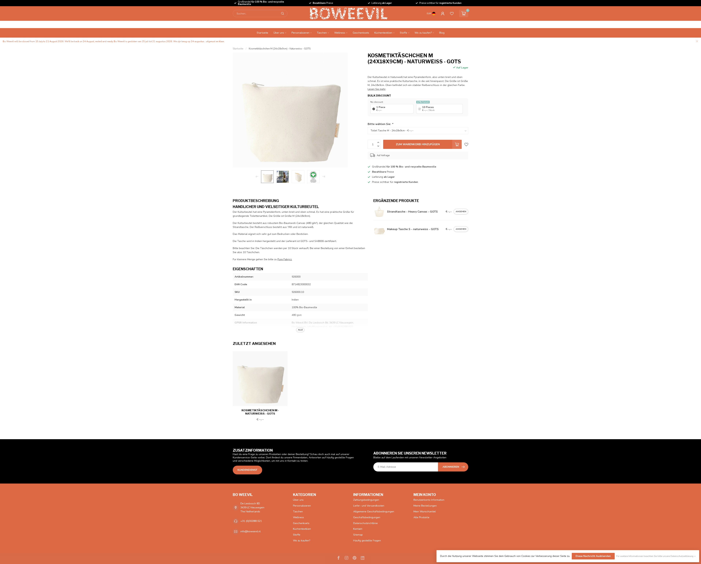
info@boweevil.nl (250, 531)
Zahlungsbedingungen (366, 500)
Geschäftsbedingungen (366, 517)
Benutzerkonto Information (428, 500)
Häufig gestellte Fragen (367, 540)
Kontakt (357, 529)
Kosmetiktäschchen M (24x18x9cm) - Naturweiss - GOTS (280, 48)
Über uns (278, 32)
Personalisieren (300, 32)
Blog (442, 32)
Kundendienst (247, 470)
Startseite (262, 32)
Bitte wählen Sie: (380, 124)
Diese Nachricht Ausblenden (593, 556)
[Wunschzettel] (452, 13)
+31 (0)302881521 (251, 521)
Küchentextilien (383, 32)
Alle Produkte (421, 517)
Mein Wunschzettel (424, 511)
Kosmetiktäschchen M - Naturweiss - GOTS (260, 412)
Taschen (322, 32)
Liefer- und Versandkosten (368, 505)
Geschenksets (361, 32)
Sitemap (358, 534)
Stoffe (403, 32)
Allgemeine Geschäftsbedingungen (373, 511)
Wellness (339, 32)
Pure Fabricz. (284, 259)
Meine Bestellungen (425, 505)
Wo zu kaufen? (423, 32)
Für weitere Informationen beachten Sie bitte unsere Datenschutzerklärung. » (656, 556)
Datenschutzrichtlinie (365, 523)
